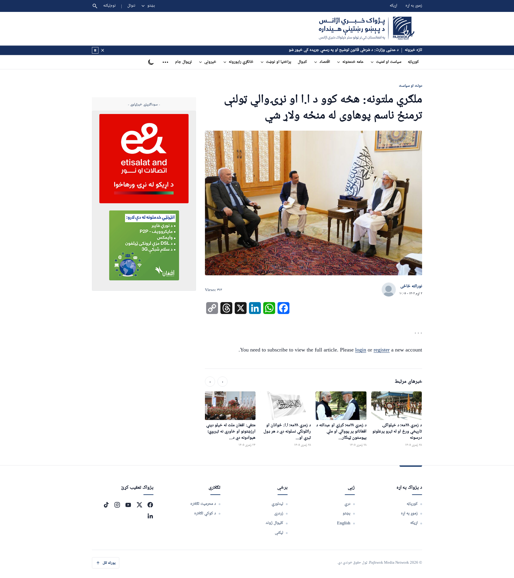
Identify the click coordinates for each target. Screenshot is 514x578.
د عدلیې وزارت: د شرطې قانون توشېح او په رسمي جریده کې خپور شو (344, 50)
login (360, 350)
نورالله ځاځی (411, 286)
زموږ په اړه (413, 6)
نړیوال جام (183, 62)
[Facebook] (150, 505)
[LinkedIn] (150, 516)
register (382, 350)
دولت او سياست (410, 85)
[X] (139, 505)
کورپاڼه (413, 62)
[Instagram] (117, 505)
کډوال (302, 62)
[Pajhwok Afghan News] (366, 28)
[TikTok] (106, 505)
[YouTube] (128, 505)
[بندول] (103, 50)
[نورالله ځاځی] (389, 290)
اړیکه (393, 6)
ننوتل (131, 6)
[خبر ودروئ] (95, 50)
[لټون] (95, 6)
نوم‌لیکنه (109, 6)
